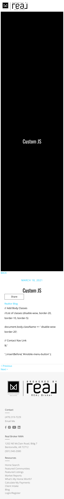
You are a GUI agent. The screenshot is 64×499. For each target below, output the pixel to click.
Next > (4, 369)
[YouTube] (14, 427)
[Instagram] (9, 427)
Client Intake (11, 486)
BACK (4, 272)
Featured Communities (17, 468)
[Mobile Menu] (57, 6)
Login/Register (13, 493)
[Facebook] (5, 427)
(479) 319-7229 (13, 417)
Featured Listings (14, 472)
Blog (7, 489)
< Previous (6, 366)
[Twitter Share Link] (14, 305)
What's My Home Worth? (18, 479)
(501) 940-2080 (13, 451)
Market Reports (13, 475)
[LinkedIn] (19, 427)
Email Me (10, 421)
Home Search (12, 465)
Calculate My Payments (17, 482)
